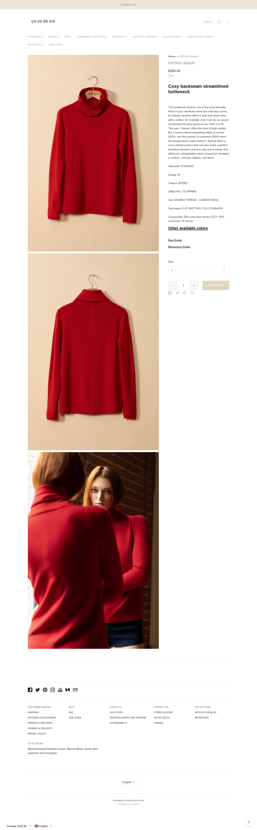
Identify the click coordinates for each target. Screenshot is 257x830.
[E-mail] (75, 690)
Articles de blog (205, 712)
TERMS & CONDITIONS (40, 723)
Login (208, 22)
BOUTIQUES (34, 45)
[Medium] (67, 690)
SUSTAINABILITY (119, 723)
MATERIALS (119, 37)
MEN (67, 37)
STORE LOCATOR (163, 712)
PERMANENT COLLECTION (92, 37)
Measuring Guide (179, 246)
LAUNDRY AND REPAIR (199, 37)
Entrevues (202, 717)
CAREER (158, 723)
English (127, 782)
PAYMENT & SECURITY (40, 728)
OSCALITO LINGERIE (144, 37)
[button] (19, 826)
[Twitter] (37, 690)
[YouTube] (60, 690)
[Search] (227, 22)
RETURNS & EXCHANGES (42, 717)
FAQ (71, 712)
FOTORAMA (34, 37)
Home (171, 56)
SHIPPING (33, 712)
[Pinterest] (45, 690)
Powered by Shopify (129, 804)
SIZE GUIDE (75, 717)
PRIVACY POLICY (37, 733)
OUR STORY (56, 45)
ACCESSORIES (171, 37)
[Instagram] (52, 690)
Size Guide (175, 240)
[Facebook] (30, 690)
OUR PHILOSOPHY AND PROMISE (128, 717)
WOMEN (52, 37)
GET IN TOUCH (162, 717)
